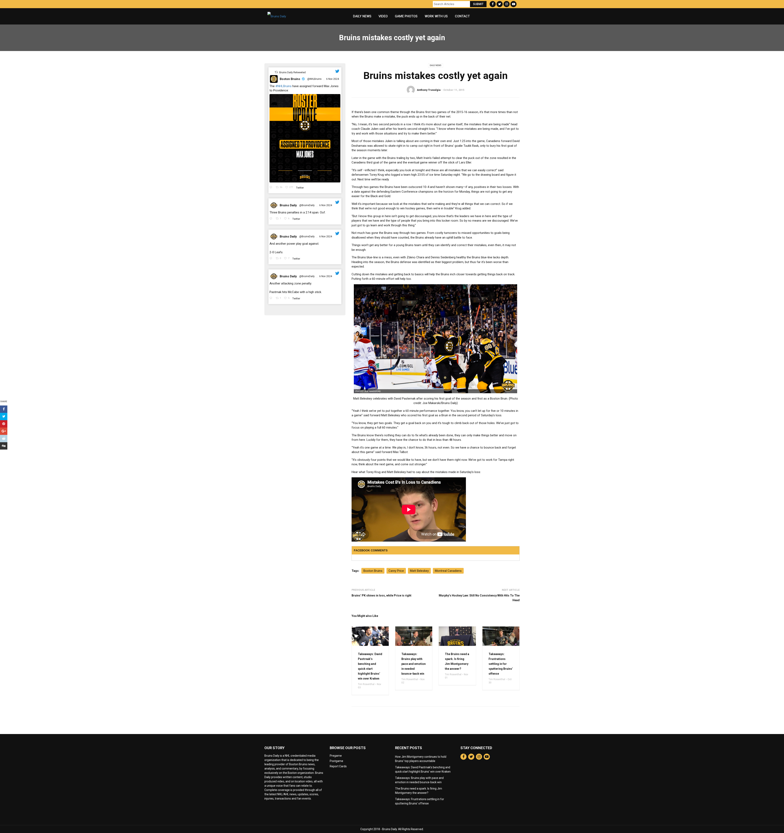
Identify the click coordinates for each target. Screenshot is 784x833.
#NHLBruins (283, 86)
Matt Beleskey (419, 571)
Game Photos (406, 16)
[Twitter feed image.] (305, 138)
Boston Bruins (290, 79)
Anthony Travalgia (429, 89)
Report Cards (338, 766)
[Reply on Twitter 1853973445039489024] (271, 258)
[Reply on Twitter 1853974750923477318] (271, 218)
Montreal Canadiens (448, 571)
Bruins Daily (288, 205)
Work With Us (436, 16)
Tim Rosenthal (366, 684)
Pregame (336, 755)
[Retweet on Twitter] (276, 72)
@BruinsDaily (307, 205)
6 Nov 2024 (333, 79)
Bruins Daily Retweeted (292, 72)
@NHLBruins (314, 79)
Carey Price (396, 571)
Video (383, 16)
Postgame (336, 761)
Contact (462, 16)
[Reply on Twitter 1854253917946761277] (271, 187)
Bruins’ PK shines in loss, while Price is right (381, 595)
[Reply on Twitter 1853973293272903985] (271, 298)
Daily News (362, 16)
